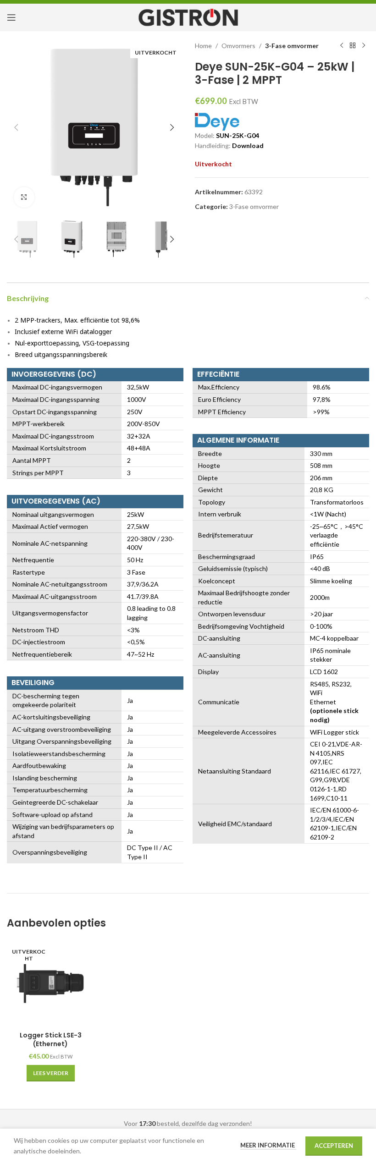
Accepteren (334, 1145)
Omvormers (238, 45)
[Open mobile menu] (11, 17)
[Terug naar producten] (352, 45)
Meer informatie (268, 1145)
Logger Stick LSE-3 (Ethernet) (51, 1040)
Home (203, 45)
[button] (16, 127)
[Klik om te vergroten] (24, 197)
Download (248, 145)
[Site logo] (188, 17)
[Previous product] (341, 45)
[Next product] (363, 45)
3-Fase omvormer (292, 45)
